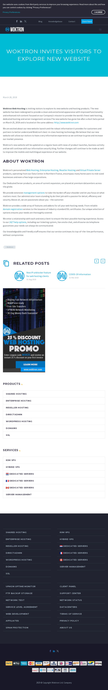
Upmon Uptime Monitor (21, 586)
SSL (8, 435)
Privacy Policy (69, 621)
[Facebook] (17, 21)
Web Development (17, 614)
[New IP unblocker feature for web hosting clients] (20, 276)
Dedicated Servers (21, 474)
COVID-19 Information (80, 274)
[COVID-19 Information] (63, 276)
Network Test (15, 600)
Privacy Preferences (11, 12)
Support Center (70, 593)
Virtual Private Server (90, 170)
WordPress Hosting (19, 421)
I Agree (98, 12)
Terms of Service (71, 614)
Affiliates (12, 621)
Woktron (10, 247)
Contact (71, 21)
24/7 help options (17, 222)
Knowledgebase (55, 21)
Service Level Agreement (22, 607)
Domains (11, 428)
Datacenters (68, 607)
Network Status (71, 600)
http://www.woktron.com (66, 122)
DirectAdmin (14, 414)
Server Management (19, 494)
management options (34, 192)
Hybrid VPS (13, 467)
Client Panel (87, 21)
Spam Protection (17, 627)
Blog (40, 21)
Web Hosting (32, 170)
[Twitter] (25, 21)
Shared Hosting (16, 394)
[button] (96, 261)
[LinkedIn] (21, 21)
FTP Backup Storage (19, 593)
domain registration (12, 209)
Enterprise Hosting (49, 170)
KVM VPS (11, 460)
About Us (66, 627)
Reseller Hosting (67, 170)
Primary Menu (100, 29)
